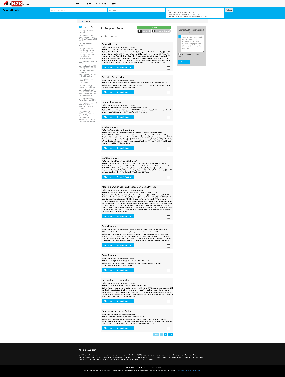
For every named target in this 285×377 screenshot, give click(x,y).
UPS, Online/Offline (114, 135)
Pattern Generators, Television (122, 199)
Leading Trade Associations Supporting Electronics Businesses (87, 119)
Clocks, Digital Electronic (129, 323)
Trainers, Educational (128, 87)
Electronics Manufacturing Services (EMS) (115, 211)
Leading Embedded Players (85, 44)
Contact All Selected (163, 31)
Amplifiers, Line (107, 56)
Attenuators (142, 56)
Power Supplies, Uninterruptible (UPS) (134, 234)
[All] (195, 10)
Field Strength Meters (161, 58)
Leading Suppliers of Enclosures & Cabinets (87, 86)
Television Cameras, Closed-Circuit (113, 201)
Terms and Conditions (184, 370)
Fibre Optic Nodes (164, 60)
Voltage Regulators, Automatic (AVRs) (120, 288)
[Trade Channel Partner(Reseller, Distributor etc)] (195, 14)
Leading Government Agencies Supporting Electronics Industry (86, 50)
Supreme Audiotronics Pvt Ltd (117, 311)
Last (170, 335)
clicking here (141, 359)
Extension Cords (143, 238)
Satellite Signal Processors (113, 141)
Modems (129, 195)
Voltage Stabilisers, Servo (122, 137)
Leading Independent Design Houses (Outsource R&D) (86, 56)
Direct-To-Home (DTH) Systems (154, 62)
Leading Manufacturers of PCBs (88, 62)
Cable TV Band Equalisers (140, 137)
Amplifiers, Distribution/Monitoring (142, 236)
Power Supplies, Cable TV (116, 54)
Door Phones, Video (114, 234)
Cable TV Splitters (137, 139)
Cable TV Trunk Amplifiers (155, 52)
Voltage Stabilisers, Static (140, 170)
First (156, 335)
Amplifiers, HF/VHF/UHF (160, 54)
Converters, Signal (147, 58)
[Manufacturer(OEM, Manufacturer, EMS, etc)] (195, 12)
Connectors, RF (133, 290)
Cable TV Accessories (134, 58)
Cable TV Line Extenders (146, 166)
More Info (108, 67)
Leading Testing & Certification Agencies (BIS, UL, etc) (86, 113)
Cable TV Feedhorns (147, 168)
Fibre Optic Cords (107, 62)
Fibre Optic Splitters (120, 62)
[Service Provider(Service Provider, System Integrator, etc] (195, 16)
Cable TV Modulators (115, 85)
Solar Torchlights (162, 321)
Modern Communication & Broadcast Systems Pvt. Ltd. (129, 186)
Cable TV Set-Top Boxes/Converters (143, 209)
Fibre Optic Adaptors (139, 52)
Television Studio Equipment (132, 203)
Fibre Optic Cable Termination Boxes (119, 52)
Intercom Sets (113, 238)
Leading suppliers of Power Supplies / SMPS (87, 99)
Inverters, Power (126, 135)
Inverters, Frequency (150, 294)
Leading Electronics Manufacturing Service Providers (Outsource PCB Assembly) (88, 38)
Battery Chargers (138, 135)
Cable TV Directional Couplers (148, 290)
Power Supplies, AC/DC (129, 296)
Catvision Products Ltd (113, 77)
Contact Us (101, 3)
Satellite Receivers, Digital (133, 54)
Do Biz (88, 3)
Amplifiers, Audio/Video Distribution (158, 205)
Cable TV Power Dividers (118, 58)
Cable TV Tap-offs (128, 112)
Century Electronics (111, 101)
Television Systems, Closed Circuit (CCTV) (152, 197)
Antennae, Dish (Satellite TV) (148, 60)
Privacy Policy (197, 370)
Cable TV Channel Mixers (155, 56)
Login (113, 3)
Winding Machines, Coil (115, 110)
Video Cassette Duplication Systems (126, 207)
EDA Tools (145, 172)
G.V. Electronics (110, 126)
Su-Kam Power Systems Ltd (115, 279)
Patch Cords (147, 54)
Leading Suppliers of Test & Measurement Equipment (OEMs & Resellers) (88, 105)
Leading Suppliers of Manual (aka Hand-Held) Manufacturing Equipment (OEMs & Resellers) (88, 92)
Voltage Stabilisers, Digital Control (129, 168)
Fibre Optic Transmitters (135, 62)
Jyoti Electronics (110, 157)
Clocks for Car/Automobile (146, 323)
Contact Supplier (124, 67)
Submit (229, 10)
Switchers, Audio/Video (163, 209)
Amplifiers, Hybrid (118, 56)
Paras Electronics (110, 226)
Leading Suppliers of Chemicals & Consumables (86, 80)
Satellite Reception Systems (128, 60)
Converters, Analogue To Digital (149, 207)
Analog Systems (110, 43)
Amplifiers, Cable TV (131, 56)
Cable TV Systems (146, 85)
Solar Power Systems (139, 321)
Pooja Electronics (110, 255)
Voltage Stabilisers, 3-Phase (154, 135)
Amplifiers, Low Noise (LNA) (122, 139)
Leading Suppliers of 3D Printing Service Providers (88, 67)
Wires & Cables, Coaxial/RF (126, 265)
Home (78, 3)
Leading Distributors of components (87, 32)
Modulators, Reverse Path (110, 60)
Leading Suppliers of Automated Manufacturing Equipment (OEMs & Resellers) (88, 73)
